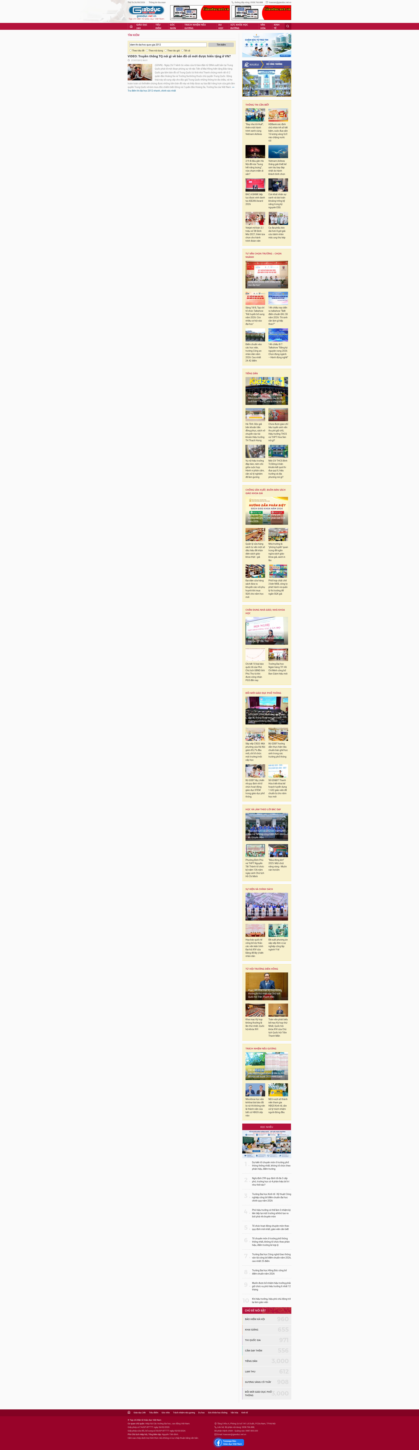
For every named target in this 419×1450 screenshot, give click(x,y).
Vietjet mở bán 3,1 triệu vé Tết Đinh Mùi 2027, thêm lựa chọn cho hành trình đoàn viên (255, 234)
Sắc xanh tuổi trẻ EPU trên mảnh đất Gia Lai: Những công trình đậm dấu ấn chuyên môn (266, 834)
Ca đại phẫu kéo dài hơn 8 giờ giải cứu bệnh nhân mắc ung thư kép (276, 232)
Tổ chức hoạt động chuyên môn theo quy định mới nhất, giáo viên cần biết (270, 1228)
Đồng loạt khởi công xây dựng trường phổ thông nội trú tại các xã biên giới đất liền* (265, 914)
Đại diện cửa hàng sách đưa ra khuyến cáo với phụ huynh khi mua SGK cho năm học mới (255, 588)
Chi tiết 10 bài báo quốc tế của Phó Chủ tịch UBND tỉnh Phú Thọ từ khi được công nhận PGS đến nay (255, 672)
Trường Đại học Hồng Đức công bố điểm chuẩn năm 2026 (269, 1272)
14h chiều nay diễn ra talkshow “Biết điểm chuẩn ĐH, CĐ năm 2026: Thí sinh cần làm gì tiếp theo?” (278, 315)
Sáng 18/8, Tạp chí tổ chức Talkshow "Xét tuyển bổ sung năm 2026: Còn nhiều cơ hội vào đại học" (255, 315)
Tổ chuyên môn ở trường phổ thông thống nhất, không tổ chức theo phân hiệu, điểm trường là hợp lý (271, 1242)
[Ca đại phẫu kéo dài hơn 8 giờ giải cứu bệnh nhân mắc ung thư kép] (278, 218)
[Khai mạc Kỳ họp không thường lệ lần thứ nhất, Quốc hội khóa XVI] (255, 1010)
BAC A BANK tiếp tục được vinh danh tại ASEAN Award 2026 (255, 199)
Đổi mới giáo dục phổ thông (263, 692)
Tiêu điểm (158, 26)
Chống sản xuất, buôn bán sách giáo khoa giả (266, 491)
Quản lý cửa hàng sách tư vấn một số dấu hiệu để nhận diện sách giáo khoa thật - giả (255, 550)
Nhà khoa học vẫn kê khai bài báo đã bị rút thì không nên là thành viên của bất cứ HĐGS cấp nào (255, 1107)
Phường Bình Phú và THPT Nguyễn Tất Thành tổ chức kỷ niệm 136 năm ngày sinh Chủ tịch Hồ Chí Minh (255, 868)
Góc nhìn (173, 26)
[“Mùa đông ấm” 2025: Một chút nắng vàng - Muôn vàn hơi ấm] (278, 850)
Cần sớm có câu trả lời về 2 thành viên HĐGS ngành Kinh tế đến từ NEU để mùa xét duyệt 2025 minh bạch (266, 1073)
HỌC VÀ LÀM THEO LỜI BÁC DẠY (263, 809)
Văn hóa (262, 26)
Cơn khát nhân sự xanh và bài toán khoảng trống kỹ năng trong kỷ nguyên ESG (277, 201)
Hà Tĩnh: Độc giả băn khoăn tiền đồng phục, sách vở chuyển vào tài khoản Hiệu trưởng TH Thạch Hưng (255, 432)
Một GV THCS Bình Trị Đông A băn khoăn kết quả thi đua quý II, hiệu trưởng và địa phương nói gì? (277, 469)
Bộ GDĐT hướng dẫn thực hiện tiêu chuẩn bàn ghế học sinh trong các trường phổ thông (278, 750)
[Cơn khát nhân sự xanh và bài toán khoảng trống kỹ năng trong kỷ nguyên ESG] (278, 185)
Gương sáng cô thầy (258, 1382)
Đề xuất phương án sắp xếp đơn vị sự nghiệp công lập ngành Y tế (278, 944)
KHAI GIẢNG (251, 1329)
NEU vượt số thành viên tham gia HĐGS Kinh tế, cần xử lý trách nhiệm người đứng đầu (278, 1106)
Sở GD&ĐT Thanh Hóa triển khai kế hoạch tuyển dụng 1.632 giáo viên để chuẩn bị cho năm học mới (277, 788)
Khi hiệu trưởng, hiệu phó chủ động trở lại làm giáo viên (271, 1301)
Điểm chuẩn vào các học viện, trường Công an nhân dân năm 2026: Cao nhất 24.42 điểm (254, 352)
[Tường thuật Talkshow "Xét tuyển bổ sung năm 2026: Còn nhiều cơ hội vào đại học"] (267, 274)
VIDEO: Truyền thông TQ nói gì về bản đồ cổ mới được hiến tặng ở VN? (179, 56)
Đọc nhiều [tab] (266, 1126)
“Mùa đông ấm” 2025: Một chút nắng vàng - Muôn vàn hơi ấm (277, 865)
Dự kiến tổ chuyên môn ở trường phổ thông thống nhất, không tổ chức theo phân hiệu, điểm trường (271, 1165)
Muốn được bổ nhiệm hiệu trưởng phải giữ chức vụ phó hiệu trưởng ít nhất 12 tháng (271, 1286)
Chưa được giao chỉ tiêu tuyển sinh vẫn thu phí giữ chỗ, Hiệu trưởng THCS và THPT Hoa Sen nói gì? (278, 432)
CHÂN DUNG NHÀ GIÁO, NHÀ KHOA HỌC (265, 611)
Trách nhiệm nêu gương (195, 26)
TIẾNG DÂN (252, 373)
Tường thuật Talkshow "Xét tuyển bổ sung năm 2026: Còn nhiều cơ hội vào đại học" (266, 281)
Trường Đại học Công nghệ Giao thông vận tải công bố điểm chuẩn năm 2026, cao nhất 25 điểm (271, 1257)
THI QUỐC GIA (253, 1340)
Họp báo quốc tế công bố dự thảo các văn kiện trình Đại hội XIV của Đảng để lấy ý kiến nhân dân (255, 948)
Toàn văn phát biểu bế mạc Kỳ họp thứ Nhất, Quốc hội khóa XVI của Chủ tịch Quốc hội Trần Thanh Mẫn (278, 1027)
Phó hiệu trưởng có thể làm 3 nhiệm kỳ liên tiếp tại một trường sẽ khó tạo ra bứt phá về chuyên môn (271, 1213)
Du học (220, 26)
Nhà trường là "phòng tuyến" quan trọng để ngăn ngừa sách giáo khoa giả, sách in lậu (278, 552)
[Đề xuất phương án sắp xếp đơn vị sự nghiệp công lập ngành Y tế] (278, 930)
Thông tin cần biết (257, 104)
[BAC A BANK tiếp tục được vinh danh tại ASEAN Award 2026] (255, 185)
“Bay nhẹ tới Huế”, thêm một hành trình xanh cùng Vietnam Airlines (255, 129)
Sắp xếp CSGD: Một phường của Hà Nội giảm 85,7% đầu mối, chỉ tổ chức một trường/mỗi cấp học (255, 751)
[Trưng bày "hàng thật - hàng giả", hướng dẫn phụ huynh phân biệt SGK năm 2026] (267, 511)
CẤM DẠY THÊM (253, 1350)
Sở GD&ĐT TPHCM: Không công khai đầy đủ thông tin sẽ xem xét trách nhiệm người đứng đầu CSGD (266, 717)
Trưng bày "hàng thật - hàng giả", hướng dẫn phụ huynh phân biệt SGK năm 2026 (266, 518)
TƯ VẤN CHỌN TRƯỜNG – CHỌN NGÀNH (264, 255)
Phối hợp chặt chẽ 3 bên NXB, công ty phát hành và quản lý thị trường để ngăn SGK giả (278, 587)
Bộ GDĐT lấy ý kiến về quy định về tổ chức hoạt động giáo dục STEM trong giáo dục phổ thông (255, 788)
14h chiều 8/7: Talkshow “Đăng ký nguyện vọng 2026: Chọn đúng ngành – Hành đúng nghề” (278, 351)
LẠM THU (250, 1371)
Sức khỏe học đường (239, 26)
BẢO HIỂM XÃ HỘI (255, 1319)
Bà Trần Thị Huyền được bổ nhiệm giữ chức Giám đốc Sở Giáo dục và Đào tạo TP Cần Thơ (265, 638)
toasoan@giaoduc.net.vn (280, 2)
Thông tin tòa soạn (157, 2)
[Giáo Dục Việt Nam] (146, 13)
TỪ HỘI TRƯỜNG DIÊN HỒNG (262, 968)
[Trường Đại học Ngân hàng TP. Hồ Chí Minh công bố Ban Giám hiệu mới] (278, 654)
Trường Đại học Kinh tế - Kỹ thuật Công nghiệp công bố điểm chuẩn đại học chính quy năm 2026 (271, 1197)
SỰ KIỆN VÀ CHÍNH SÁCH (259, 889)
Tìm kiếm (133, 35)
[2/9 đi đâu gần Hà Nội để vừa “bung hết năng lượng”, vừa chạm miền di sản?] (255, 151)
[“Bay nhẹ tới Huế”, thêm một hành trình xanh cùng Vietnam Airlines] (255, 114)
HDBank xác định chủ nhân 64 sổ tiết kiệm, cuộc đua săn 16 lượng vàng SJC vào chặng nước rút (278, 132)
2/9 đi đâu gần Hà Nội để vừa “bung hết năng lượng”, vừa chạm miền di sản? (255, 167)
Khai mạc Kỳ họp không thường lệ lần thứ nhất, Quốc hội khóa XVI (255, 1024)
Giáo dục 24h (141, 26)
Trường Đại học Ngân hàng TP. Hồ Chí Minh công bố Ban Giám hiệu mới (277, 669)
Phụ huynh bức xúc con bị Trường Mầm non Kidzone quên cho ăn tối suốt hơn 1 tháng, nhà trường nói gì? (266, 398)
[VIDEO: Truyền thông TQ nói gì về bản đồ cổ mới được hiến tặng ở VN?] (140, 72)
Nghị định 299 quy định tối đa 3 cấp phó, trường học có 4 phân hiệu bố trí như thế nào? (270, 1181)
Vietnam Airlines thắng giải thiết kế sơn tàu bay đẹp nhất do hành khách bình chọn (277, 167)
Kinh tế (277, 26)
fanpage (228, 1442)
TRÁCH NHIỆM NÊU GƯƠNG (261, 1048)
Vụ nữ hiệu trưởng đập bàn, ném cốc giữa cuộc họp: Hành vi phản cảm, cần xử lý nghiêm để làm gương (255, 469)
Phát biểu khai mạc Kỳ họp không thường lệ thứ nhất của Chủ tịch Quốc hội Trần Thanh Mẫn (265, 993)
